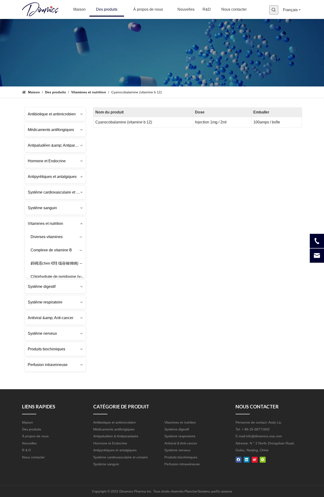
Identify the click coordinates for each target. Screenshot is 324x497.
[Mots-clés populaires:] (273, 9)
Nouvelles (29, 443)
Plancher (191, 491)
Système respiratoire (45, 302)
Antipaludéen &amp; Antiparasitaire (57, 145)
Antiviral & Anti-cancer (180, 443)
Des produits (31, 429)
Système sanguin (42, 208)
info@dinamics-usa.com (264, 436)
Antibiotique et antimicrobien (52, 114)
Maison (27, 422)
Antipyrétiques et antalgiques (52, 177)
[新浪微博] (255, 459)
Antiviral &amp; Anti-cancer (50, 318)
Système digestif (42, 287)
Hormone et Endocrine (47, 161)
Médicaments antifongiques (51, 130)
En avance (224, 491)
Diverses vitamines (47, 237)
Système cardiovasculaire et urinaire (57, 192)
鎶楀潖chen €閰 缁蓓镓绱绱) (54, 263)
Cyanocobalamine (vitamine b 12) (123, 122)
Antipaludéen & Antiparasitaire (115, 436)
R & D (26, 450)
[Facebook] (238, 459)
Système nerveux (42, 333)
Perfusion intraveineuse (48, 365)
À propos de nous (35, 436)
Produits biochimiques (46, 349)
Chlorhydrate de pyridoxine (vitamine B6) (60, 277)
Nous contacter (33, 457)
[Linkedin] (247, 459)
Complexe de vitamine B (51, 250)
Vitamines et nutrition (45, 223)
